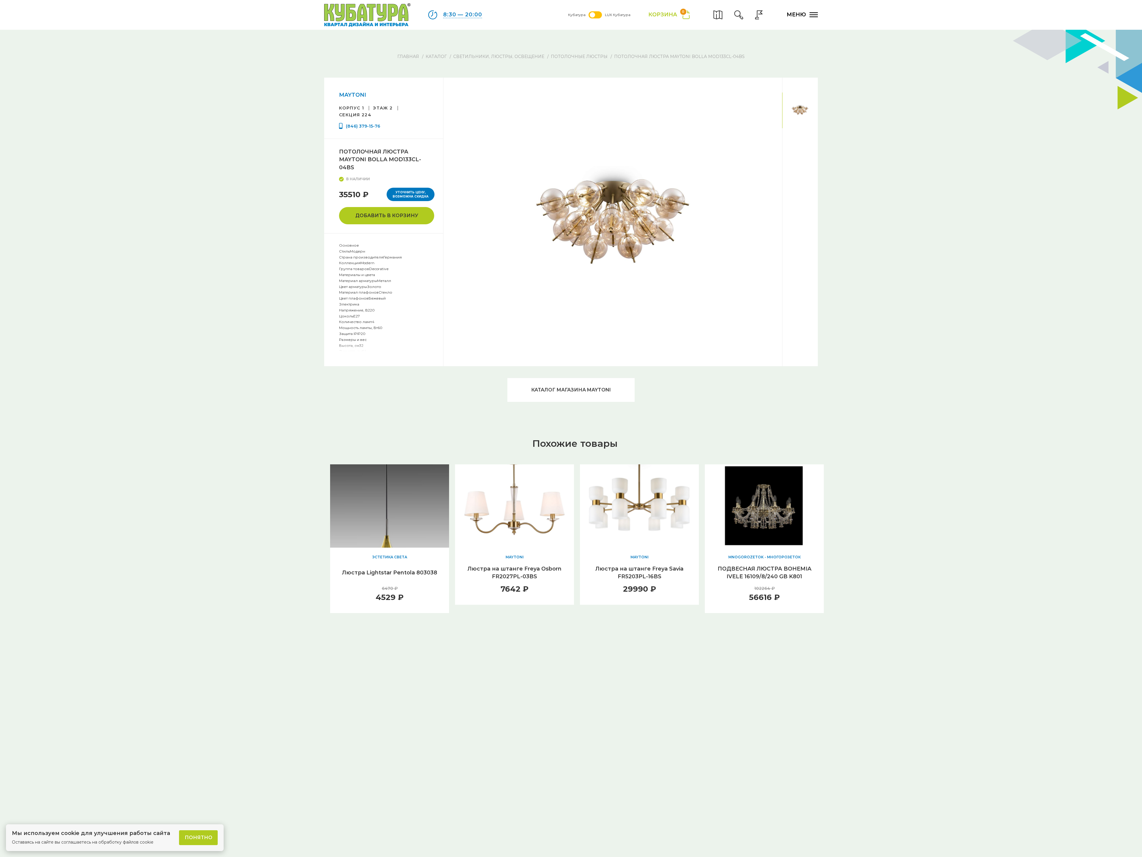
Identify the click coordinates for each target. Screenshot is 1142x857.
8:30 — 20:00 (462, 14)
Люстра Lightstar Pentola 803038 (389, 572)
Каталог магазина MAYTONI (571, 390)
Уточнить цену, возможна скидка (411, 194)
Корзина (666, 14)
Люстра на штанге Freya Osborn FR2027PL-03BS (514, 572)
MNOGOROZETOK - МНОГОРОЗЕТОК (764, 557)
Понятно (198, 837)
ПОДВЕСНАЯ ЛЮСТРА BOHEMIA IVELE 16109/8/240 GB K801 (764, 572)
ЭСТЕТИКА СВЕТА (389, 557)
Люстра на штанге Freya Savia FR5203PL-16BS (639, 572)
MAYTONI (352, 95)
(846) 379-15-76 (363, 126)
